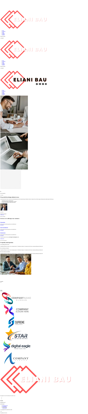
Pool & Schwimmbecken (4, 227)
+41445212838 (4, 408)
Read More (2, 230)
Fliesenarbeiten (2, 222)
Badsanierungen (2, 232)
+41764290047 (4, 406)
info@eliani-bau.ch (5, 405)
